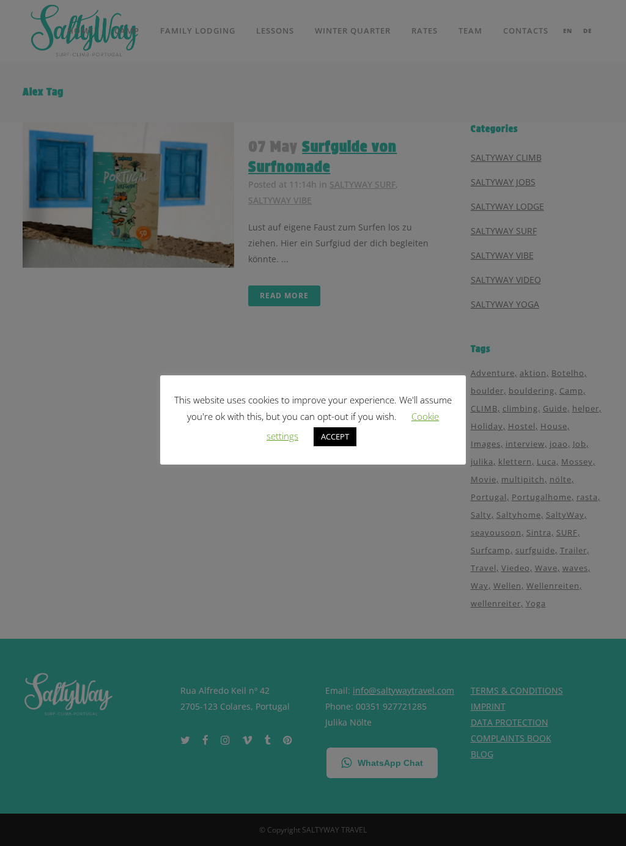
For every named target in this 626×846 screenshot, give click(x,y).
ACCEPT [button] (335, 436)
